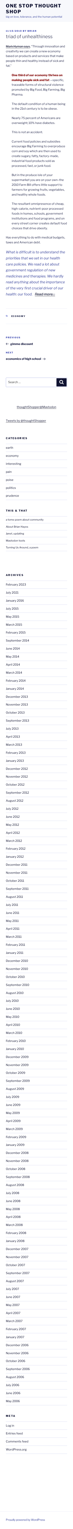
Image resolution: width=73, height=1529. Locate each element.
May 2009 (13, 1113)
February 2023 (16, 584)
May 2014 (12, 656)
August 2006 (15, 1377)
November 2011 (16, 873)
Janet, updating (15, 533)
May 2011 (12, 921)
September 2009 (18, 1081)
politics (11, 488)
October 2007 (15, 1265)
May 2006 (13, 1401)
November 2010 (17, 969)
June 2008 (13, 1201)
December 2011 (16, 864)
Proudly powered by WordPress (25, 1519)
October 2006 (15, 1361)
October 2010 (15, 977)
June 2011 (12, 913)
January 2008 (15, 1241)
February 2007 (16, 1329)
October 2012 (15, 784)
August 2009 (15, 1089)
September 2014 (17, 640)
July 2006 (12, 1385)
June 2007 (13, 1297)
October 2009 (15, 1073)
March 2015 (14, 624)
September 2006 (18, 1369)
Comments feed (17, 1441)
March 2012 (14, 841)
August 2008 (15, 1185)
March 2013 (14, 744)
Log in (10, 1425)
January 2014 (15, 688)
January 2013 (15, 761)
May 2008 (13, 1209)
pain (9, 472)
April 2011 (12, 929)
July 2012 (12, 809)
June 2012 (13, 817)
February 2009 (16, 1137)
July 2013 (12, 728)
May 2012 (12, 825)
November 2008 (17, 1161)
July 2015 (12, 608)
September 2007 (18, 1273)
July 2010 (12, 1001)
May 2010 (12, 1017)
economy (18, 316)
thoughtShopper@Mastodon (36, 407)
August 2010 (15, 993)
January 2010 (15, 1049)
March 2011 (14, 937)
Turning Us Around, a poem (22, 547)
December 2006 (17, 1345)
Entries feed (14, 1433)
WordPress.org (16, 1449)
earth (9, 447)
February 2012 (16, 848)
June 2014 (13, 648)
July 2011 (12, 905)
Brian (32, 31)
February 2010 (16, 1041)
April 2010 (13, 1025)
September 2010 (17, 985)
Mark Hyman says (18, 46)
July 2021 (12, 592)
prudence (12, 495)
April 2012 (13, 833)
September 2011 (17, 889)
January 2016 (15, 600)
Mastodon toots (15, 540)
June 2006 (13, 1393)
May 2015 (12, 616)
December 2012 (17, 769)
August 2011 (14, 897)
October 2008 (15, 1169)
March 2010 (14, 1033)
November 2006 (17, 1353)
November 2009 (17, 1065)
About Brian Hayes (17, 526)
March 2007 (14, 1321)
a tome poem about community (25, 519)
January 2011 (14, 953)
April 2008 (13, 1217)
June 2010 (13, 1009)
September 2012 (17, 792)
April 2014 (13, 664)
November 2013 (17, 704)
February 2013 (16, 753)
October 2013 (15, 712)
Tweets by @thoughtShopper (26, 420)
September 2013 (17, 720)
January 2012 (15, 856)
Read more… (45, 294)
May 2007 (13, 1305)
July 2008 (12, 1193)
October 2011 (15, 881)
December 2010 (17, 961)
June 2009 (13, 1105)
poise (9, 480)
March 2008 (14, 1225)
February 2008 (16, 1233)
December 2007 (17, 1249)
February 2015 (16, 632)
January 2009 (15, 1145)
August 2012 (14, 800)
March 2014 (14, 672)
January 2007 (15, 1337)
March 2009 (14, 1129)
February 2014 (16, 680)
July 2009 (12, 1097)
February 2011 (15, 945)
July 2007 (12, 1289)
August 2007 (15, 1281)
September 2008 (18, 1177)
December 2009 (17, 1057)
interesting (13, 464)
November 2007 (17, 1257)
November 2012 (17, 776)
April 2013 (13, 736)
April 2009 (13, 1121)
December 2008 (17, 1153)
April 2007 (13, 1313)
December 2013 (17, 697)
